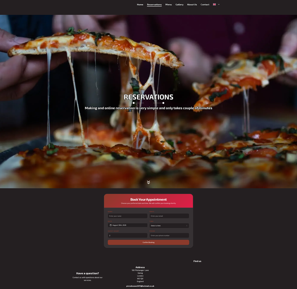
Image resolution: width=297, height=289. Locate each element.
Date (110, 221)
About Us (192, 4)
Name (110, 211)
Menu (168, 4)
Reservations (154, 4)
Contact (205, 4)
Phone (152, 231)
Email (151, 211)
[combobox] (169, 225)
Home (140, 4)
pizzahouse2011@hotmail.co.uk (140, 286)
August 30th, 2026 (119, 225)
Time (151, 221)
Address (140, 267)
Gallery (179, 4)
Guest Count (113, 231)
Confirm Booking (148, 242)
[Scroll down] (148, 183)
